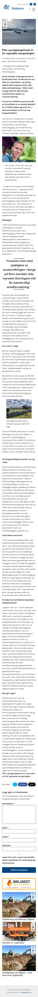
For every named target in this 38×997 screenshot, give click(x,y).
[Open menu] (34, 9)
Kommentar (8, 803)
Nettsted (6, 845)
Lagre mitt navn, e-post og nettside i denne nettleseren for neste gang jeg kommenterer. (18, 860)
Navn (5, 828)
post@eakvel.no (25, 992)
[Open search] (30, 9)
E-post (5, 836)
